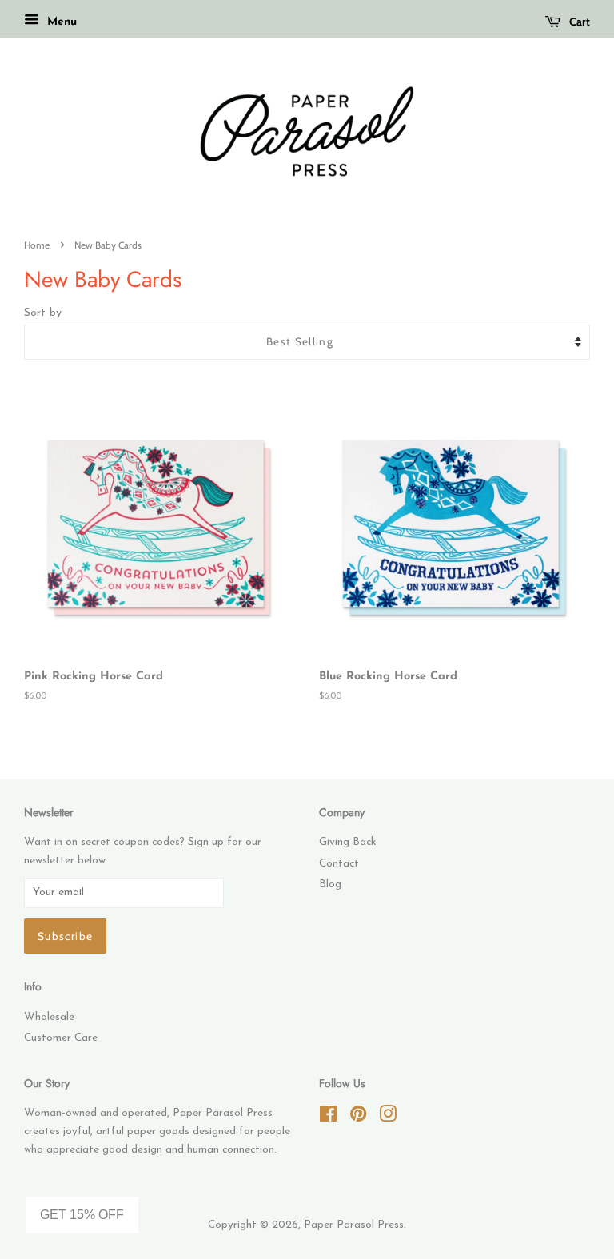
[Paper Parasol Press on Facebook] (328, 1118)
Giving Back (347, 842)
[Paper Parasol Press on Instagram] (388, 1118)
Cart (578, 21)
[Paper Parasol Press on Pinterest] (358, 1118)
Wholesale (49, 1017)
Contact (339, 864)
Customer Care (61, 1038)
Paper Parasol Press (354, 1225)
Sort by (43, 313)
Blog (330, 884)
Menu (60, 22)
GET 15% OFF (82, 1214)
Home (37, 245)
